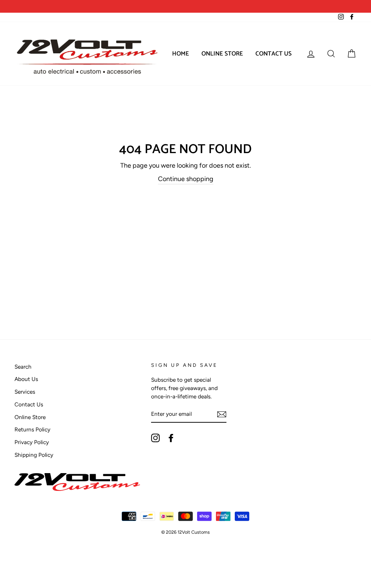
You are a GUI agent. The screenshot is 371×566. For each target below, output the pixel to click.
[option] (100, 6)
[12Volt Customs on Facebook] (171, 438)
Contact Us (273, 54)
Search (23, 366)
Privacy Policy (31, 442)
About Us (26, 379)
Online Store (222, 54)
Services (24, 391)
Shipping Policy (33, 454)
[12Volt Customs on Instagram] (155, 438)
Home (180, 54)
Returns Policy (32, 429)
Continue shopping (185, 179)
